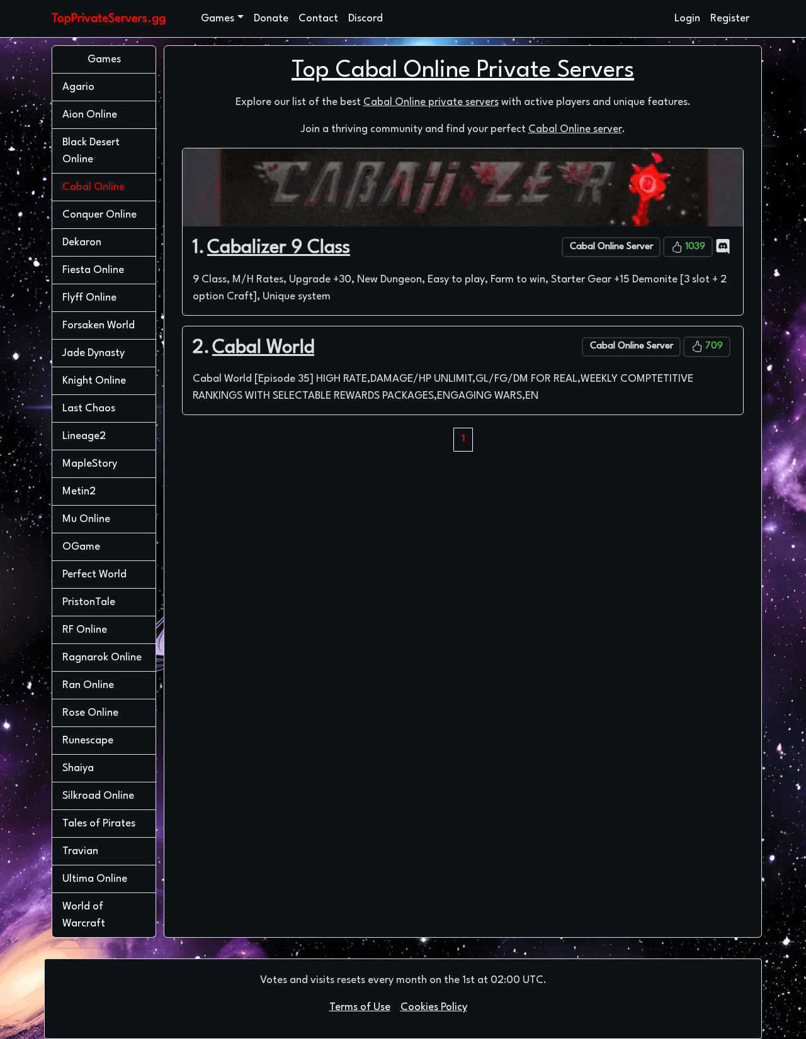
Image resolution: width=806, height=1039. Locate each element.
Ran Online (88, 685)
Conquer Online (99, 214)
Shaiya (78, 768)
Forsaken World (98, 325)
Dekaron (81, 242)
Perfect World (94, 574)
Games (217, 18)
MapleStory (89, 463)
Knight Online (94, 380)
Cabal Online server (575, 129)
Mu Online (86, 519)
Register (729, 18)
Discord (365, 18)
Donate (271, 18)
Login (687, 18)
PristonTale (88, 602)
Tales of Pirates (98, 823)
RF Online (84, 630)
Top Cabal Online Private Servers (463, 70)
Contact (318, 18)
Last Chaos (88, 408)
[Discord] (722, 246)
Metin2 (79, 491)
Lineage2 (84, 436)
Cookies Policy (433, 1007)
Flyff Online (89, 297)
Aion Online (89, 114)
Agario (78, 87)
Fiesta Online (93, 270)
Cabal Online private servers (431, 102)
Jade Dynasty (93, 353)
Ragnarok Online (102, 657)
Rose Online (90, 713)
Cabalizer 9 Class (278, 248)
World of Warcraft (83, 915)
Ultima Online (94, 879)
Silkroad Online (98, 796)
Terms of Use (359, 1007)
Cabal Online (109, 186)
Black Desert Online (91, 151)
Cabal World (263, 348)
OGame (81, 547)
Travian (80, 851)
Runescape (87, 740)
